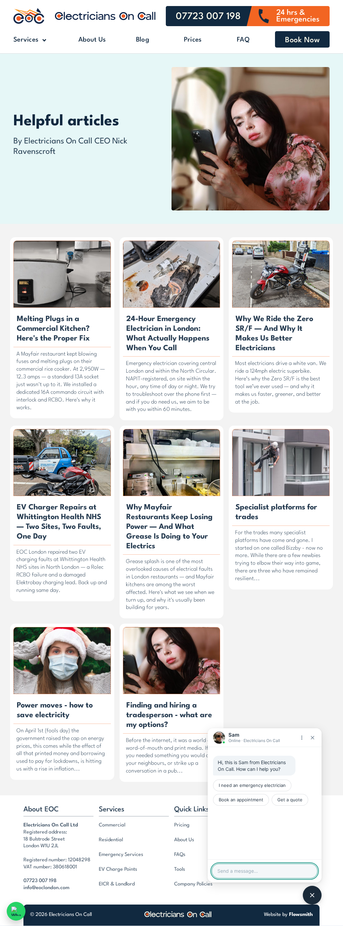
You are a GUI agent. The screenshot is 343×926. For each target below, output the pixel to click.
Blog (142, 40)
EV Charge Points (118, 869)
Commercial (112, 825)
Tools (179, 869)
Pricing (182, 825)
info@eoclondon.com (46, 887)
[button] (40, 40)
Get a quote (289, 799)
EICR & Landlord (117, 884)
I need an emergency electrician (252, 785)
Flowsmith (301, 914)
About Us (92, 40)
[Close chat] (312, 738)
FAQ (243, 40)
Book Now (302, 40)
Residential (111, 840)
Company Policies (193, 884)
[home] (28, 16)
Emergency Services (121, 854)
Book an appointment (241, 799)
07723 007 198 (40, 880)
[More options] (302, 738)
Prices (193, 40)
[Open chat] (312, 895)
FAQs (179, 854)
